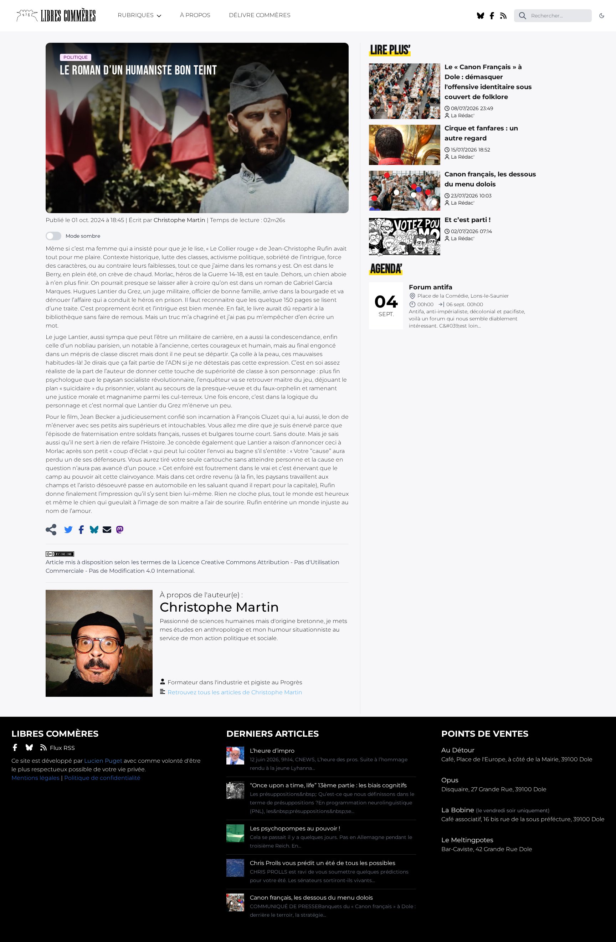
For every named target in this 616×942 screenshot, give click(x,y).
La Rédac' (462, 115)
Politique (75, 57)
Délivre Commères (260, 15)
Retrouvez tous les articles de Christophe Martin (235, 692)
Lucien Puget (103, 760)
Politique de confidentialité (102, 777)
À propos (195, 15)
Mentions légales (35, 777)
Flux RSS (62, 748)
